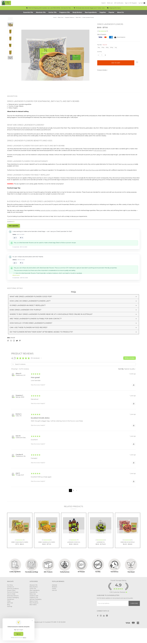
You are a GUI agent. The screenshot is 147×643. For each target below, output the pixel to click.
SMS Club (10, 603)
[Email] (11, 340)
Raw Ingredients (34, 590)
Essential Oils (33, 592)
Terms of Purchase (12, 592)
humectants (61, 210)
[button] (73, 296)
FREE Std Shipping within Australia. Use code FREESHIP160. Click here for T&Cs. (49, 8)
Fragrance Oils (34, 597)
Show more (16, 275)
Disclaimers (10, 599)
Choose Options (20, 533)
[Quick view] (28, 517)
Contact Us (10, 587)
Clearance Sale (34, 595)
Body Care (33, 594)
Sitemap (9, 606)
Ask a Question (101, 34)
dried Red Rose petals (92, 170)
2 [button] (73, 490)
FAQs (8, 601)
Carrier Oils (33, 588)
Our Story (10, 585)
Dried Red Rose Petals (128, 542)
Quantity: (99, 51)
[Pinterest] (20, 340)
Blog (8, 604)
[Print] (14, 340)
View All (54, 590)
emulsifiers (54, 210)
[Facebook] (8, 340)
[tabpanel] (19, 530)
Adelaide (54, 585)
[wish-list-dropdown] (137, 62)
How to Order (11, 594)
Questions (11, 221)
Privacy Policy (11, 590)
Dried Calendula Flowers (46, 542)
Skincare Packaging (35, 599)
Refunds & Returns (12, 595)
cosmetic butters (45, 210)
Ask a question (13, 225)
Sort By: (121, 369)
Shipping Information (115, 8)
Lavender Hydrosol (73, 542)
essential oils (72, 210)
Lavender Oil (101, 542)
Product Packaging (13, 597)
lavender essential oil (128, 164)
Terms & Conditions (13, 588)
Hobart (54, 588)
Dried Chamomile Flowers (19, 542)
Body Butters (34, 587)
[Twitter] (17, 340)
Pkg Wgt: (102, 44)
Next (10, 57)
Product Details (102, 70)
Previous (10, 18)
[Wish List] (28, 521)
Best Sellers (33, 604)
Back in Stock (34, 601)
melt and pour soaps (100, 150)
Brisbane (54, 587)
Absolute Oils (33, 585)
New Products (34, 603)
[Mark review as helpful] (134, 385)
